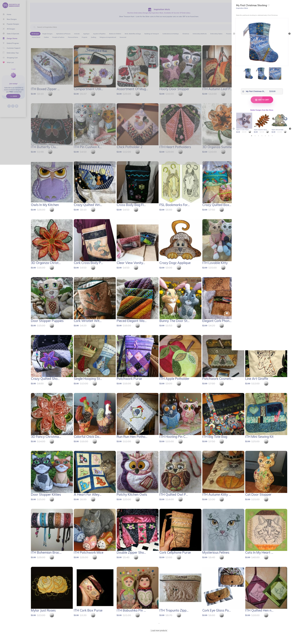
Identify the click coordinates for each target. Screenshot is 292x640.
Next (289, 34)
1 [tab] (251, 136)
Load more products (159, 631)
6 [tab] (269, 136)
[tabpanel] (244, 123)
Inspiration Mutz (242, 8)
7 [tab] (272, 136)
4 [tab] (262, 136)
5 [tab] (265, 136)
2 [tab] (255, 136)
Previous (234, 34)
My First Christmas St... (254, 91)
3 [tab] (258, 136)
